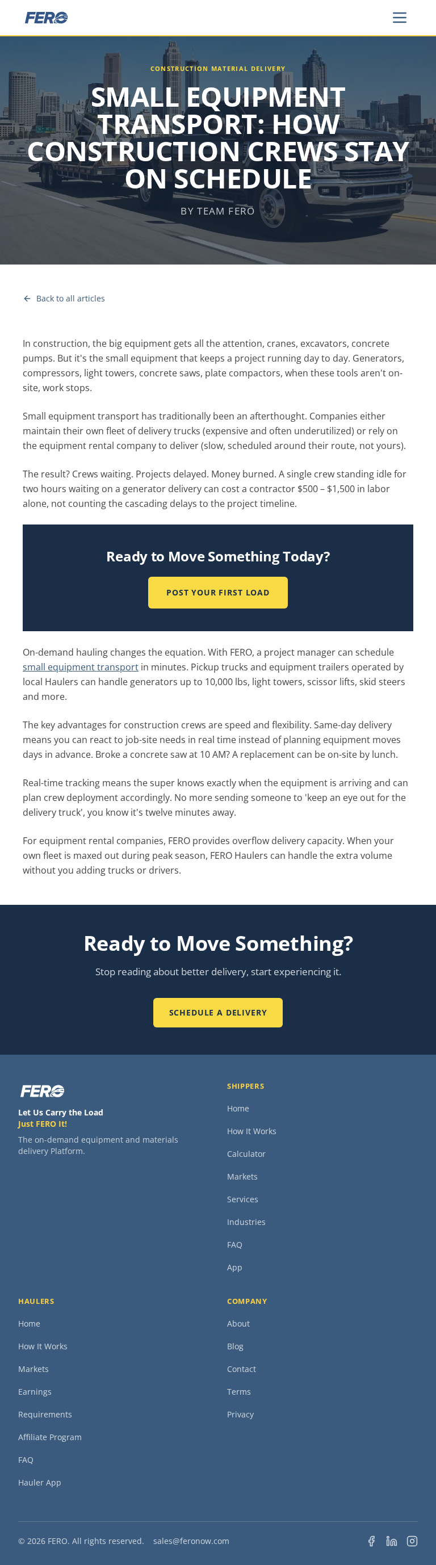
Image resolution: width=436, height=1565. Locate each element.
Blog (235, 1346)
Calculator (246, 1153)
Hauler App (39, 1482)
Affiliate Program (50, 1437)
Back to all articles (70, 298)
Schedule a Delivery (218, 1012)
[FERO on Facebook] (371, 1541)
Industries (246, 1221)
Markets (242, 1176)
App (234, 1267)
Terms (239, 1391)
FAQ (234, 1244)
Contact (241, 1368)
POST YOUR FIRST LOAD (218, 592)
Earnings (35, 1391)
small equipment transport (81, 667)
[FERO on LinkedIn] (391, 1541)
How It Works (251, 1131)
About (238, 1323)
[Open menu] (399, 17)
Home (238, 1108)
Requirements (45, 1414)
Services (242, 1199)
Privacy (240, 1414)
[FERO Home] (46, 18)
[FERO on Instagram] (412, 1541)
